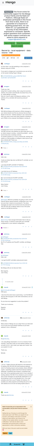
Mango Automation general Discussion (11, 55)
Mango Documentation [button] (23, 43)
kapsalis (6, 287)
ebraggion (6, 86)
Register (5, 433)
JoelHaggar (7, 63)
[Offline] (2, 63)
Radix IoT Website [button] (10, 43)
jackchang (6, 154)
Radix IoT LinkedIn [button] (17, 46)
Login (10, 433)
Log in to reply (28, 57)
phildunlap (6, 317)
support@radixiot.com (17, 39)
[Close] (31, 406)
